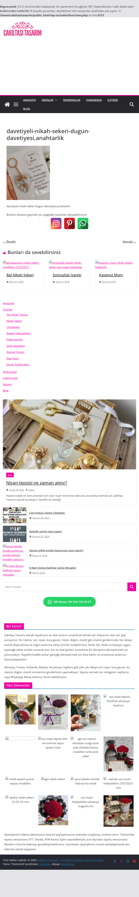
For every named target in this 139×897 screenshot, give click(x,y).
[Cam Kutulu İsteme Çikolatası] (14, 515)
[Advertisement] (69, 68)
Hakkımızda (94, 100)
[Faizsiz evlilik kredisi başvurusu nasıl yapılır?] (14, 553)
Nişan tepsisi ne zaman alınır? (36, 483)
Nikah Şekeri (14, 321)
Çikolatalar (13, 327)
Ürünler (47, 100)
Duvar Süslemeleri (18, 364)
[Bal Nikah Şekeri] (23, 262)
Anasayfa (29, 100)
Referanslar (71, 100)
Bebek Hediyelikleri (19, 333)
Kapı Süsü (13, 358)
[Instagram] (56, 223)
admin (31, 489)
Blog (26, 108)
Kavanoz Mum (111, 274)
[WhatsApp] (83, 223)
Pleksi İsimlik (15, 339)
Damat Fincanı (15, 352)
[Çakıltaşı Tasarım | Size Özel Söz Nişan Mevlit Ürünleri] (7, 104)
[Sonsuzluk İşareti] (69, 262)
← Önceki (9, 241)
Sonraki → (129, 241)
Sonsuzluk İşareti (67, 274)
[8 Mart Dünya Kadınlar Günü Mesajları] (14, 570)
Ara (132, 587)
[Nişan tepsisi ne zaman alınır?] (69, 434)
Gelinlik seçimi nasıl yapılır (45, 531)
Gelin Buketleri (16, 346)
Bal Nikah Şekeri (20, 274)
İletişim (113, 100)
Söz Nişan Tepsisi (17, 314)
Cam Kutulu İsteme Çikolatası (47, 513)
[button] (55, 100)
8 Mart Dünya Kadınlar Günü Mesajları (52, 567)
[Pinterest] (69, 223)
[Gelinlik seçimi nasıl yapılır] (14, 534)
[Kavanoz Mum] (115, 262)
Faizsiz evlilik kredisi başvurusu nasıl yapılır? (56, 550)
